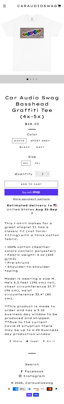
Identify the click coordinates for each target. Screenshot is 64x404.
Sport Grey (40, 140)
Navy (40, 147)
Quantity (23, 174)
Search (32, 364)
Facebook (34, 371)
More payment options (31, 199)
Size (32, 156)
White (19, 140)
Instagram (33, 376)
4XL (26, 163)
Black (24, 147)
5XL (38, 163)
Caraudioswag (32, 6)
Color (32, 134)
